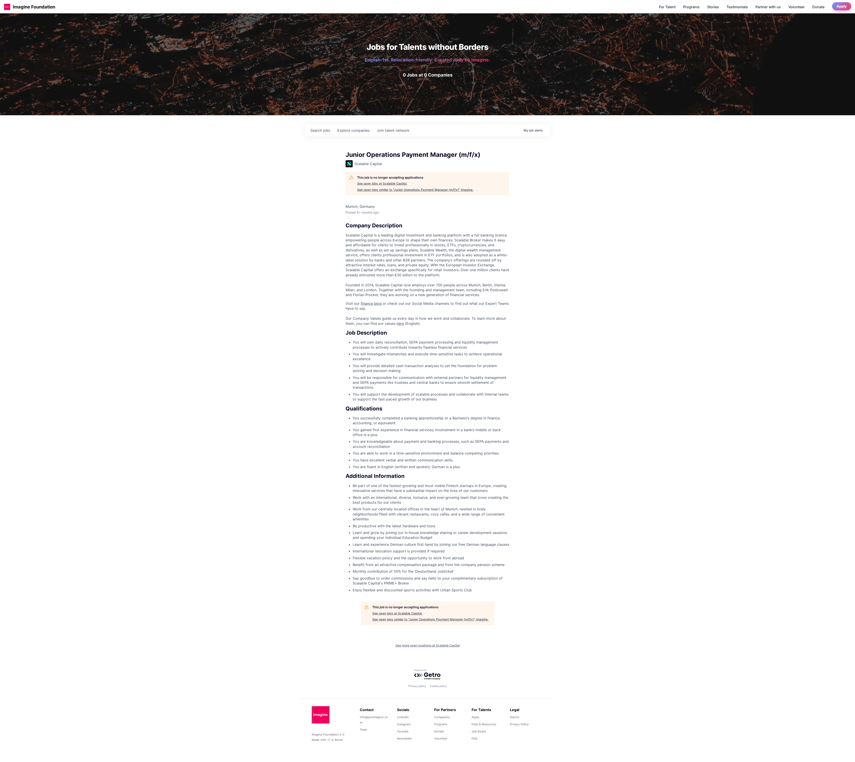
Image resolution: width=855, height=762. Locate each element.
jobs (320, 130)
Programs (691, 7)
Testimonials (737, 7)
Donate (818, 7)
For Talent (667, 7)
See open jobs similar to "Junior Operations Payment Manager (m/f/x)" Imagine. (415, 190)
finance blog (371, 303)
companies (353, 130)
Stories (713, 7)
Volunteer (796, 7)
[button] (7, 7)
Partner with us (768, 7)
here (400, 323)
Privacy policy (417, 686)
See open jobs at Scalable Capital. (382, 183)
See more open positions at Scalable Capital (427, 645)
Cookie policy (438, 686)
